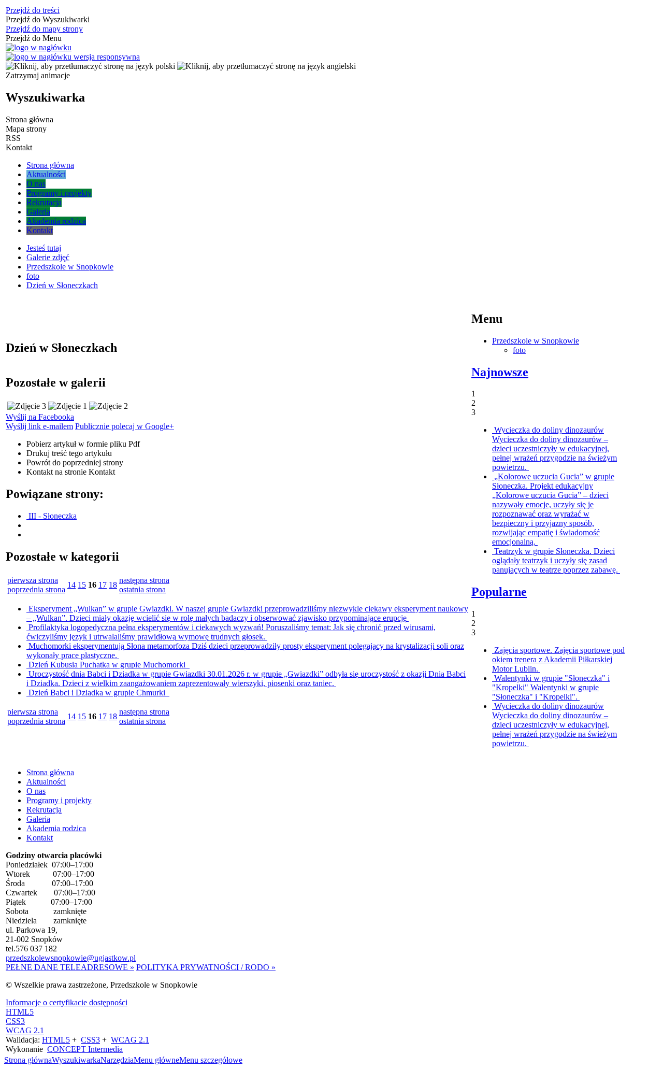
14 (71, 584)
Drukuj (69, 453)
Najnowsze (499, 372)
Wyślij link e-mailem (39, 426)
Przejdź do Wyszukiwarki (48, 19)
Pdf (83, 443)
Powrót (74, 462)
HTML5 (20, 1011)
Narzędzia (117, 1060)
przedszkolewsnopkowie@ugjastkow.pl (71, 957)
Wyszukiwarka (76, 1060)
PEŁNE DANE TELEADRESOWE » (70, 967)
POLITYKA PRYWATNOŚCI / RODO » (206, 967)
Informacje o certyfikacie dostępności (66, 1002)
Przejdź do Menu (34, 38)
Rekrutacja (44, 809)
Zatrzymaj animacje (38, 75)
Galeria (38, 819)
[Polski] (90, 66)
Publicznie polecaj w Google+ (124, 426)
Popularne (499, 591)
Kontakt (70, 471)
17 (102, 584)
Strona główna (50, 772)
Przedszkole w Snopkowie (535, 340)
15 (82, 584)
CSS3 (15, 1021)
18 (113, 584)
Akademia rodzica (56, 828)
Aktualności (46, 781)
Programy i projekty (59, 800)
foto (519, 350)
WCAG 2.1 (25, 1030)
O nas (36, 791)
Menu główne (156, 1060)
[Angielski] (266, 66)
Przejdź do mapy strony (44, 28)
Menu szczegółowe (210, 1060)
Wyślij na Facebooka (40, 416)
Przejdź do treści (33, 10)
